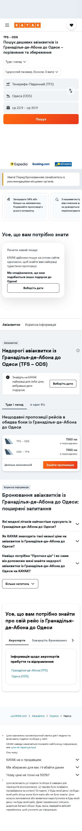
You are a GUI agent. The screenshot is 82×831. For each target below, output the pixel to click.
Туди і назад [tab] (14, 404)
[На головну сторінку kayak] (27, 25)
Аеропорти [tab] (17, 640)
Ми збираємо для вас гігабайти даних (35, 767)
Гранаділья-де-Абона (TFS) (30, 670)
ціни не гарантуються (23, 747)
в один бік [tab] (37, 404)
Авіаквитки (38, 715)
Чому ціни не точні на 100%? (27, 775)
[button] (7, 25)
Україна (54, 715)
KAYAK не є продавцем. (24, 760)
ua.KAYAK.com (19, 715)
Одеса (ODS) (20, 676)
